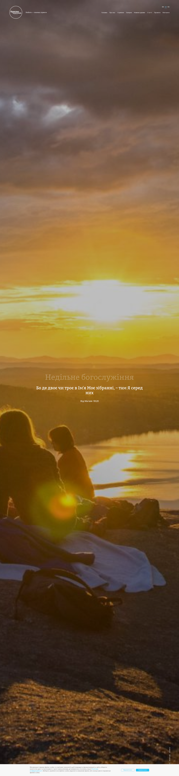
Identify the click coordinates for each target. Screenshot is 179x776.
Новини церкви (139, 12)
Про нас (112, 12)
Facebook (169, 750)
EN (163, 7)
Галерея (129, 12)
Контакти (166, 12)
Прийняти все (142, 770)
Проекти (157, 12)
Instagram (169, 758)
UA (166, 7)
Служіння (120, 12)
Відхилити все (128, 770)
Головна (104, 12)
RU (168, 7)
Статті (149, 12)
